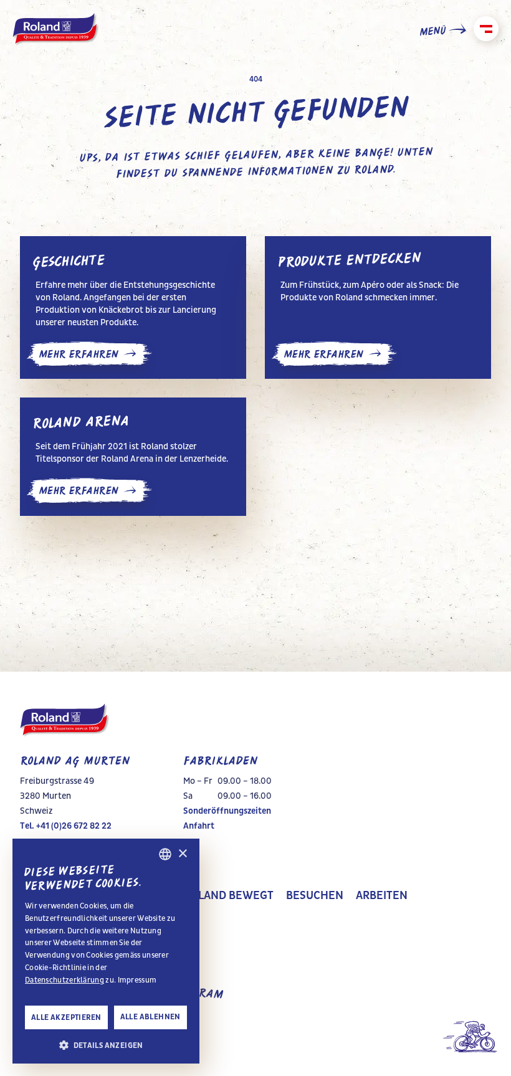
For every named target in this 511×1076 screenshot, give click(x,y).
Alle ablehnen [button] (150, 1016)
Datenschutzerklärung (64, 980)
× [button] (182, 854)
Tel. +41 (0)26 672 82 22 (66, 826)
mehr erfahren (78, 354)
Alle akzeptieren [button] (66, 1017)
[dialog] (105, 951)
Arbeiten (382, 896)
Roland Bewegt (229, 896)
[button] (106, 1044)
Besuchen (314, 896)
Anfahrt (198, 826)
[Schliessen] (486, 28)
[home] (56, 29)
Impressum (137, 980)
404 (255, 79)
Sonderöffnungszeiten (227, 811)
